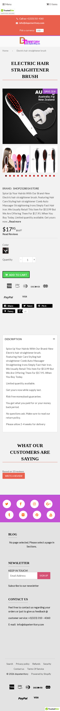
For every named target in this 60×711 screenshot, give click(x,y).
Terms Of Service (35, 669)
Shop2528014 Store (26, 188)
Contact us (19, 669)
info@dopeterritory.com (31, 23)
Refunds (36, 664)
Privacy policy (23, 664)
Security (47, 664)
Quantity (7, 259)
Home (5, 50)
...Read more (14, 221)
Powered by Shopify (41, 674)
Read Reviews (10, 234)
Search (9, 664)
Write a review (13, 476)
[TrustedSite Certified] (7, 11)
